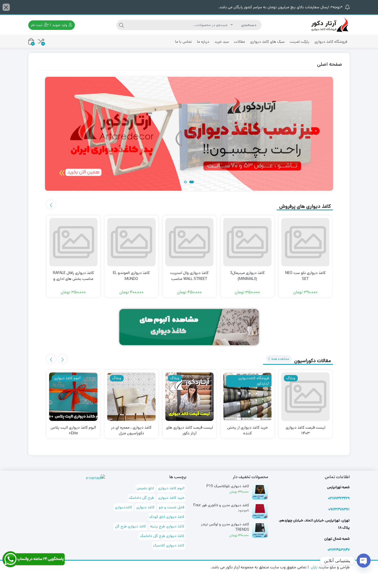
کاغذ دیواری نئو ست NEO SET (305, 275)
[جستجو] (121, 25)
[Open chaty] (364, 561)
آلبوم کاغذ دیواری (171, 488)
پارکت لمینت (299, 41)
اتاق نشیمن (145, 488)
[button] (191, 182)
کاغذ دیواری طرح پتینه (167, 526)
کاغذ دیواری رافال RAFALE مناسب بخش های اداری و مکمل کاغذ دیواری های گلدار (73, 278)
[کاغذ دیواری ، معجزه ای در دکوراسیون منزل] (131, 396)
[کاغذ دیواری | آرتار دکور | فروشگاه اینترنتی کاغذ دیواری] (329, 24)
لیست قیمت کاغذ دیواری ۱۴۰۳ (305, 430)
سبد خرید (221, 41)
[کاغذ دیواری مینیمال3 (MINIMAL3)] (247, 242)
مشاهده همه (280, 358)
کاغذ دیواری (145, 507)
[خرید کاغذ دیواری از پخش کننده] (247, 396)
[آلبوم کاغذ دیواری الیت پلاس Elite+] (73, 396)
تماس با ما (183, 41)
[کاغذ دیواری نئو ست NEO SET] (305, 242)
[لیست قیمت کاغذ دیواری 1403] (305, 396)
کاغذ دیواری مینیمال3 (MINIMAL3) (247, 275)
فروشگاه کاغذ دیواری (330, 41)
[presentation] (51, 204)
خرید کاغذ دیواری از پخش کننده (247, 430)
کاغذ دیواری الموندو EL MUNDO (131, 275)
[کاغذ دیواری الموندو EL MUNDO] (131, 242)
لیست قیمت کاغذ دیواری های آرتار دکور (189, 430)
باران (314, 567)
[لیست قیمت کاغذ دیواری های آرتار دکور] (189, 396)
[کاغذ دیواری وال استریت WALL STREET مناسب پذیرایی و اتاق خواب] (189, 242)
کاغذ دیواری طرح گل (130, 526)
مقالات (239, 41)
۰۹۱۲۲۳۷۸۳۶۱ (339, 509)
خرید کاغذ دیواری (171, 497)
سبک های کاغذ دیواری (267, 41)
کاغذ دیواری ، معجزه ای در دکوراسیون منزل (131, 430)
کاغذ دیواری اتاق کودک (166, 516)
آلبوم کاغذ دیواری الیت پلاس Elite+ (73, 430)
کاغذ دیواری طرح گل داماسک (162, 535)
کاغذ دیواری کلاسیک (168, 545)
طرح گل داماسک (141, 497)
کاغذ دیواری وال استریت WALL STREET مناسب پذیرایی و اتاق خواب (189, 278)
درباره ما (203, 41)
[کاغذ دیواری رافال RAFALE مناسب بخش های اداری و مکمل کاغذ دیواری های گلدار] (73, 242)
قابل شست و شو (171, 507)
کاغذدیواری (123, 507)
